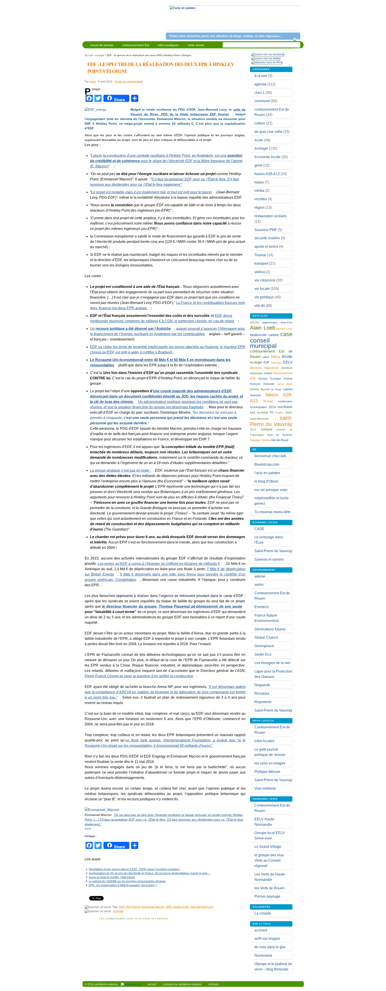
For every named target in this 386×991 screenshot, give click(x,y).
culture (259, 123)
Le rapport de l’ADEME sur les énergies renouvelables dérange (127, 881)
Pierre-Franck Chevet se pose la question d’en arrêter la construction (139, 676)
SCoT (253, 429)
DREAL (276, 357)
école (258, 140)
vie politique (264, 297)
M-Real (268, 401)
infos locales (264, 741)
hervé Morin (284, 384)
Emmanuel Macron (153, 906)
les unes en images (269, 763)
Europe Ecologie (269, 378)
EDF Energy (133, 906)
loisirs (259, 182)
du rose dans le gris (269, 947)
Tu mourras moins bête (272, 512)
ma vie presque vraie (270, 490)
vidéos (259, 272)
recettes (260, 199)
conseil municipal (263, 343)
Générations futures (269, 629)
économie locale (267, 157)
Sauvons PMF (265, 230)
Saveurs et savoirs (269, 559)
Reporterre (262, 702)
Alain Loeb (262, 328)
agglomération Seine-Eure (277, 322)
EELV (287, 362)
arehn (259, 584)
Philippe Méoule (267, 772)
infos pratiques (168, 45)
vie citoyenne (264, 280)
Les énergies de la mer (272, 663)
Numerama (263, 955)
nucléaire (285, 407)
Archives (213, 984)
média (259, 190)
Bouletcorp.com (266, 464)
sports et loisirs (266, 246)
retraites (279, 412)
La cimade (262, 913)
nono (93, 81)
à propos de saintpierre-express (182, 984)
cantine (273, 335)
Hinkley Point (181, 906)
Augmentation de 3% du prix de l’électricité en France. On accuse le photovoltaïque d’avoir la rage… (149, 873)
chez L (259, 93)
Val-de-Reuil (279, 440)
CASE (259, 529)
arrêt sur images (267, 938)
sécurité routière (267, 238)
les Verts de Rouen (269, 888)
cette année (196, 45)
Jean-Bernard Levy (202, 906)
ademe (259, 576)
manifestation (285, 401)
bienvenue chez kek (270, 456)
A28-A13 (254, 322)
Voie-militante (265, 788)
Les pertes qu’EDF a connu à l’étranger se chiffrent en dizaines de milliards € (159, 564)
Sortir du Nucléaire (279, 435)
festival (288, 378)
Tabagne (255, 440)
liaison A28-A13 (267, 174)
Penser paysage (267, 896)
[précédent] (170, 21)
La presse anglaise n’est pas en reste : (120, 470)
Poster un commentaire (129, 81)
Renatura (261, 693)
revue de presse (101, 45)
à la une (260, 76)
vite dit (259, 306)
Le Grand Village (267, 847)
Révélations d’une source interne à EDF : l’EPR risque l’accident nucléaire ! (134, 869)
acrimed (260, 930)
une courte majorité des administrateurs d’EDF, (192, 391)
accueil (152, 984)
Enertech (261, 607)
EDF (121, 906)
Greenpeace (264, 646)
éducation (276, 362)
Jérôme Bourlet (260, 389)
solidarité (266, 429)
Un (130, 328)
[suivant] (296, 21)
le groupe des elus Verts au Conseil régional (269, 860)
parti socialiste (259, 412)
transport (261, 263)
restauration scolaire (270, 216)
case (286, 334)
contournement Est (135, 45)
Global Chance (266, 637)
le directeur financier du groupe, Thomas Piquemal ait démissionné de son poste (172, 606)
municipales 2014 (263, 407)
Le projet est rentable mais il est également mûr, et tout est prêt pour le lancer (151, 192)
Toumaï (260, 255)
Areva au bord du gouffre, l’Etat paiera (112, 877)
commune (262, 101)
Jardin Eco (262, 654)
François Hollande (262, 384)
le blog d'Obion (266, 481)
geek (258, 165)
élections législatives (264, 368)
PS (271, 412)
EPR (169, 906)
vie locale (262, 289)
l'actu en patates (267, 473)
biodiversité (258, 335)
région (259, 207)
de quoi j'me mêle (268, 132)
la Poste (276, 389)
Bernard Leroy (284, 328)
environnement (282, 373)
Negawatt (262, 685)
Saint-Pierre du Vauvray (273, 551)
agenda (260, 84)
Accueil (88, 55)
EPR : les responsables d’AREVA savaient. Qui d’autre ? (123, 885)
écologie (99, 55)
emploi (268, 373)
